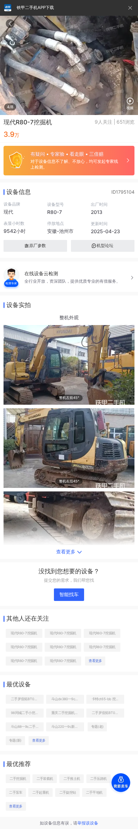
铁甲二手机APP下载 (35, 7)
